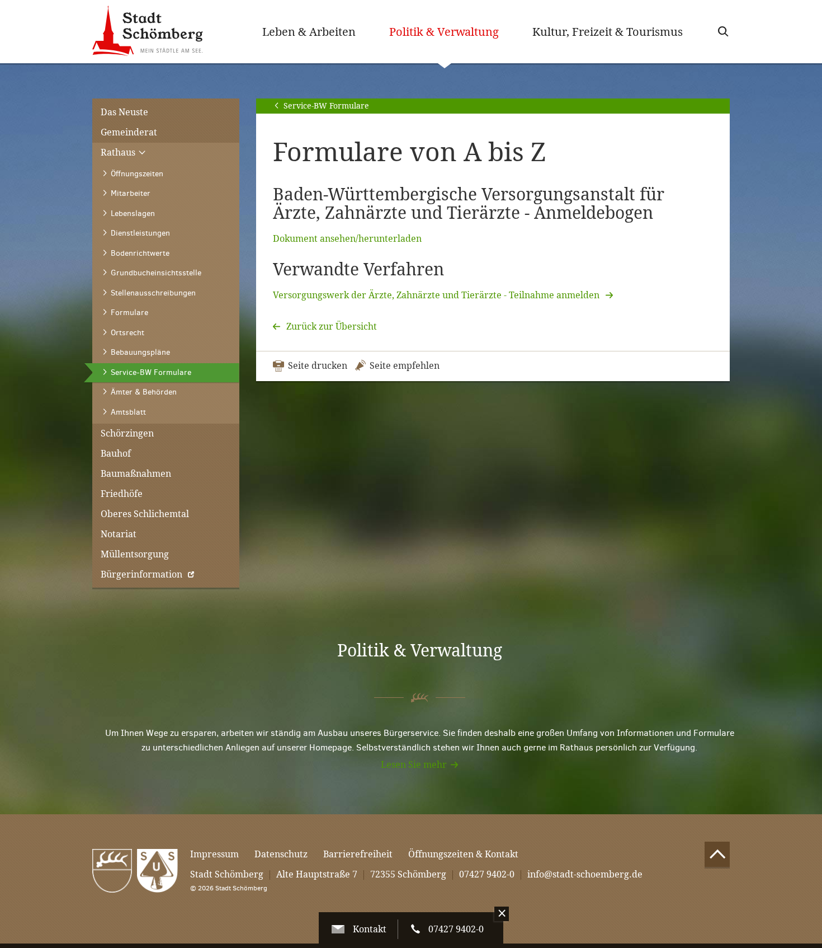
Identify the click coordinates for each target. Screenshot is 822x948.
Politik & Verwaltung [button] (452, 31)
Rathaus (119, 152)
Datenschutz (281, 854)
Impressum (214, 854)
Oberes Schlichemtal (145, 514)
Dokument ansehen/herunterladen (347, 239)
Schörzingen (127, 433)
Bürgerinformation (141, 574)
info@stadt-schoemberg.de (585, 874)
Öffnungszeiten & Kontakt (463, 854)
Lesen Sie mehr (414, 765)
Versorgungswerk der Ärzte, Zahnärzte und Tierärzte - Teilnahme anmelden (437, 295)
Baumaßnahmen (136, 474)
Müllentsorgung (135, 554)
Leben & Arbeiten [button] (309, 32)
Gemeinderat (129, 132)
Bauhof (116, 453)
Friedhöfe (122, 494)
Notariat (118, 534)
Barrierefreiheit (358, 854)
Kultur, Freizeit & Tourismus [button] (607, 32)
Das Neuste (124, 112)
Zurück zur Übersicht (330, 326)
